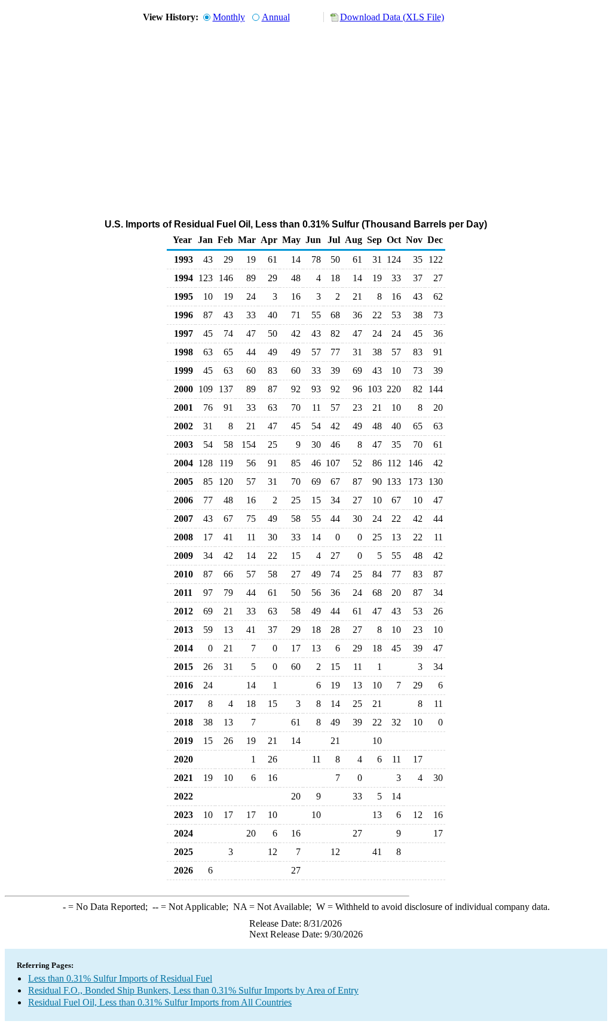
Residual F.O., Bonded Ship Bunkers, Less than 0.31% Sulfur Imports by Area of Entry (193, 990)
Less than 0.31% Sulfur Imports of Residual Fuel (120, 978)
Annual (276, 17)
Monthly (229, 17)
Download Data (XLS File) (392, 17)
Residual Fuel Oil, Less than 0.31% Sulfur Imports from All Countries (160, 1002)
